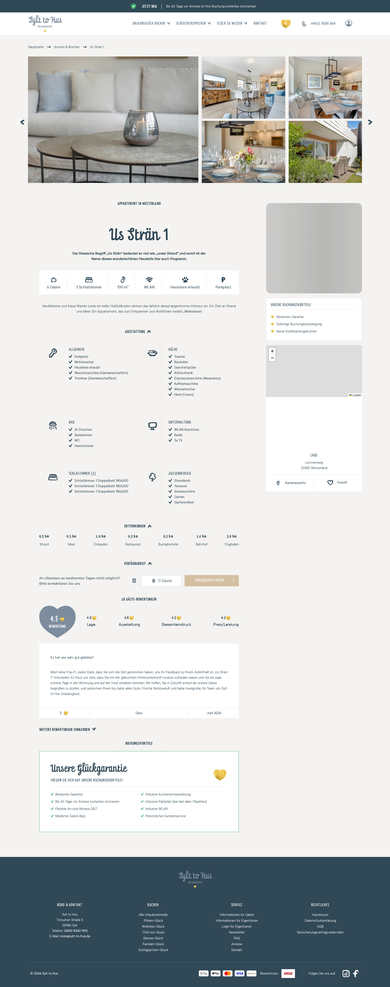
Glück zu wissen (229, 24)
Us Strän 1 (97, 47)
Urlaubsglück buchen (149, 24)
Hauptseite (36, 47)
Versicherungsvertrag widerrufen (320, 932)
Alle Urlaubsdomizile (153, 914)
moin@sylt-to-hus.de (75, 936)
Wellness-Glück (153, 926)
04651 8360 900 (76, 931)
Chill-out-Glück (153, 932)
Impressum (320, 914)
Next (368, 120)
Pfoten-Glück (153, 920)
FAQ (237, 938)
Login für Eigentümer (237, 926)
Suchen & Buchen (67, 47)
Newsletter (237, 932)
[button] (272, 351)
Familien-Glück (153, 944)
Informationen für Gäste (237, 914)
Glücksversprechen (191, 24)
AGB (320, 926)
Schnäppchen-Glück (153, 950)
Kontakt (260, 24)
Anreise (236, 944)
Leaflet (356, 395)
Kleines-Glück (153, 938)
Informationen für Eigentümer (237, 920)
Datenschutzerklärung (320, 920)
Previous (21, 120)
